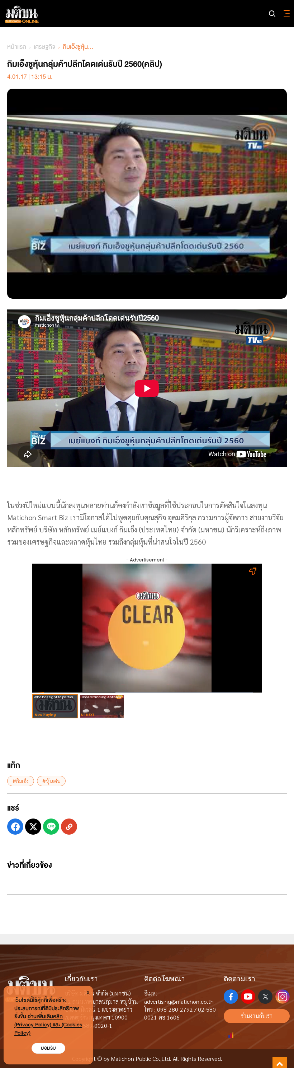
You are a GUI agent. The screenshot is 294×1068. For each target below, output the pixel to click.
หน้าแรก (16, 47)
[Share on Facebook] (15, 827)
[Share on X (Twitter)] (33, 827)
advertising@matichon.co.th (179, 1001)
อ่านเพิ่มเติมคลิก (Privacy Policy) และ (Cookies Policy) (48, 1024)
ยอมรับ (48, 1048)
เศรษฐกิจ (44, 47)
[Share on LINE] (51, 827)
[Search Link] (272, 13)
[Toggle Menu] (285, 13)
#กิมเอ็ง (21, 781)
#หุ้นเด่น (51, 781)
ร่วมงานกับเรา (256, 1016)
